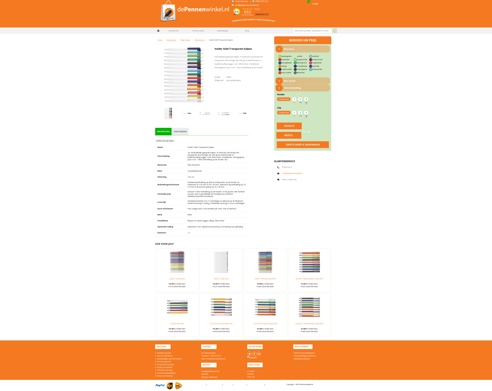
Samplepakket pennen (210, 371)
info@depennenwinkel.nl (292, 173)
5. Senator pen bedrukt (164, 364)
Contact (250, 374)
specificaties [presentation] (163, 131)
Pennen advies (198, 30)
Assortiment (174, 30)
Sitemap (269, 384)
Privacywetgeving (214, 384)
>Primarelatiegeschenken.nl (304, 356)
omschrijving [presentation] (180, 131)
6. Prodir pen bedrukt (163, 367)
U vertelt (250, 371)
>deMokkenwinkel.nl (301, 358)
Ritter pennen (200, 40)
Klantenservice (240, 384)
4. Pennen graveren (163, 361)
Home (158, 31)
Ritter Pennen (185, 40)
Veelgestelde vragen (256, 384)
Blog (247, 30)
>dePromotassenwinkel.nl (304, 353)
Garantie (204, 374)
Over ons (251, 377)
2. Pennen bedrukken (163, 356)
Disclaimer (228, 384)
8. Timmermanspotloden (165, 373)
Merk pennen (171, 40)
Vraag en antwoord (209, 377)
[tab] (163, 131)
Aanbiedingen (222, 30)
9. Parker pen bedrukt (164, 376)
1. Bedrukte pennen (163, 353)
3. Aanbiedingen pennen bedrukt (168, 358)
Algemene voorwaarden (196, 384)
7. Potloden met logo (164, 370)
